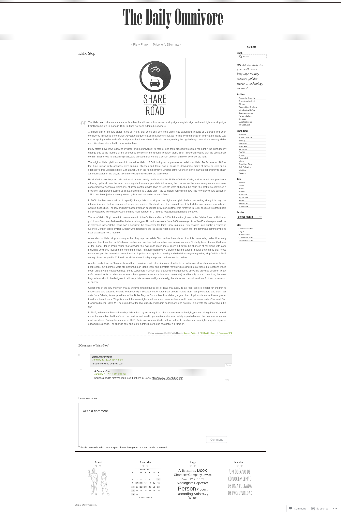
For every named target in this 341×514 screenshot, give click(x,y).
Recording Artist (189, 494)
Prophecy (243, 146)
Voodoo (242, 173)
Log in (241, 231)
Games (239, 69)
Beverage (191, 471)
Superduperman (246, 113)
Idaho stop (98, 122)
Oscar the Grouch (247, 98)
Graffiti (242, 152)
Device (207, 475)
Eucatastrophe (245, 122)
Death (244, 65)
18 (141, 487)
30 (132, 494)
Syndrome (243, 197)
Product (202, 489)
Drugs (249, 65)
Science (241, 83)
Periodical (243, 203)
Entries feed (244, 234)
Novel (241, 185)
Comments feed (246, 237)
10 (137, 483)
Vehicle (242, 183)
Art (239, 64)
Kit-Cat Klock (244, 125)
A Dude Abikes (102, 371)
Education (255, 65)
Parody (242, 140)
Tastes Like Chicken (248, 107)
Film (190, 479)
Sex (247, 83)
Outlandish (243, 158)
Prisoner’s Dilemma (166, 44)
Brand (241, 188)
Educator (243, 194)
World (244, 88)
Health (246, 69)
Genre (199, 479)
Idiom (241, 161)
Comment (216, 439)
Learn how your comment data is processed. (144, 447)
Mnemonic (243, 143)
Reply (213, 333)
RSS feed (204, 333)
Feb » (149, 497)
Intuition (242, 170)
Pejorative (201, 483)
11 (141, 483)
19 (145, 487)
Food (261, 64)
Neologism (185, 483)
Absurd (242, 155)
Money (254, 73)
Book (202, 470)
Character (181, 475)
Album (241, 200)
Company (195, 475)
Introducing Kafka (247, 110)
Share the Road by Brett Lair (107, 363)
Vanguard (243, 149)
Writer (192, 497)
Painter (242, 191)
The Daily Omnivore (157, 22)
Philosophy (242, 79)
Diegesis (242, 119)
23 (132, 491)
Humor (254, 69)
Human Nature (245, 137)
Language (242, 73)
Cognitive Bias (245, 164)
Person (187, 488)
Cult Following (245, 167)
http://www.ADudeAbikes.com (167, 378)
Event (184, 479)
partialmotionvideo (102, 357)
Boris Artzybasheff (247, 101)
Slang (205, 494)
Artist (182, 470)
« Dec (142, 497)
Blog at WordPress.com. (86, 505)
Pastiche (242, 134)
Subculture (243, 206)
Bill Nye (242, 104)
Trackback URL (225, 333)
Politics (252, 78)
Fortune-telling (245, 116)
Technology (256, 83)
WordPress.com (246, 240)
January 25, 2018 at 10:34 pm (110, 374)
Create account (246, 229)
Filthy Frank (140, 44)
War (238, 88)
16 (132, 487)
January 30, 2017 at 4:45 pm (107, 359)
